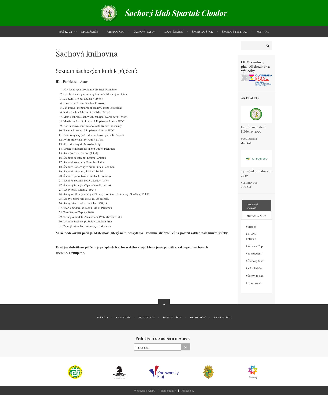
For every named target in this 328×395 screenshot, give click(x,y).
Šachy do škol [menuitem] (202, 31)
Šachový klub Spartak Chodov (176, 13)
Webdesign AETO (144, 390)
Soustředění (249, 138)
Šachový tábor (256, 261)
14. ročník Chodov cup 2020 (256, 173)
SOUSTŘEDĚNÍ (198, 317)
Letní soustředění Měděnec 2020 (253, 129)
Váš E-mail (142, 347)
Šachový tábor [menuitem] (144, 31)
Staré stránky (168, 390)
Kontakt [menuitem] (263, 31)
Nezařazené (254, 283)
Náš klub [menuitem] (65, 31)
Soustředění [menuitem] (173, 31)
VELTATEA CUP (146, 317)
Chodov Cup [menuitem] (115, 31)
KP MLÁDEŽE (123, 317)
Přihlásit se (187, 390)
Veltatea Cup (249, 182)
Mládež (252, 227)
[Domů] (109, 12)
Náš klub (102, 317)
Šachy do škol (256, 275)
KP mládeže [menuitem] (89, 31)
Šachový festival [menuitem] (235, 31)
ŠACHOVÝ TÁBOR (172, 317)
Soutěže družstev (251, 236)
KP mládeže (255, 268)
